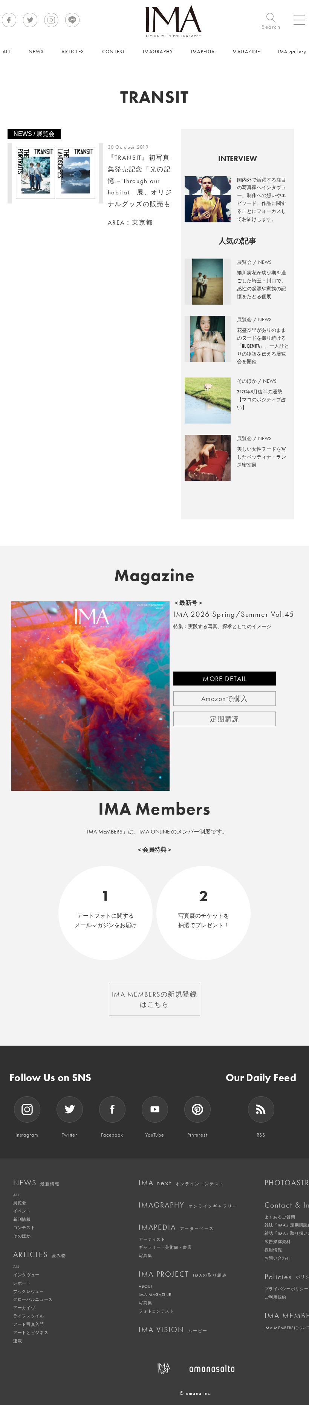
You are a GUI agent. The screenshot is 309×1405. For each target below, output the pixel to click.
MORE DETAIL (224, 678)
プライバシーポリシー (287, 1288)
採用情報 (273, 1249)
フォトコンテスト (156, 1311)
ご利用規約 (275, 1297)
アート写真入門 (28, 1324)
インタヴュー (26, 1274)
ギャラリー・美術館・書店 (165, 1247)
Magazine (154, 575)
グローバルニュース (33, 1299)
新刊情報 (22, 1219)
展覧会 (19, 1202)
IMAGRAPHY (188, 1205)
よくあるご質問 (280, 1217)
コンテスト (24, 1227)
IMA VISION (173, 1329)
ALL (16, 1194)
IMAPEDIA (176, 1227)
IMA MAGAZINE (155, 1294)
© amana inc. (196, 1393)
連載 (17, 1340)
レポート (22, 1283)
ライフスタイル (28, 1316)
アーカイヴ (24, 1307)
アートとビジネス (30, 1332)
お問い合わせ (278, 1258)
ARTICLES (39, 1254)
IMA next (181, 1183)
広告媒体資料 (278, 1241)
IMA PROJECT (183, 1274)
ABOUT (146, 1286)
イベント (22, 1211)
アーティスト (152, 1239)
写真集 (145, 1255)
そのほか (22, 1236)
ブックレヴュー (28, 1291)
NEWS (36, 1183)
